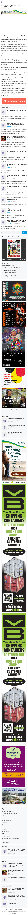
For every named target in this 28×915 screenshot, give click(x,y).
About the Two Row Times (8, 811)
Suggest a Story (6, 842)
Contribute (4, 822)
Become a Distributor (7, 818)
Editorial (4, 847)
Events (8, 139)
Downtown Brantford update (15, 432)
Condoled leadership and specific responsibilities (16, 902)
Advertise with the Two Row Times (10, 813)
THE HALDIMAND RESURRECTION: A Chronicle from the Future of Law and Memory (17, 850)
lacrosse (3, 8)
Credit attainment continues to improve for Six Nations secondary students (16, 896)
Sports (8, 112)
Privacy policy (5, 831)
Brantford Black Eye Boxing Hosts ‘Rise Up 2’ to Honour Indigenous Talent (16, 138)
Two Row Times (8, 911)
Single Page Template (7, 836)
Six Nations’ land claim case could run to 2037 (16, 426)
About (7, 909)
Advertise (11, 909)
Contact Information (6, 820)
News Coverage (6, 416)
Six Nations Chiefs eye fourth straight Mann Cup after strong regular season (15, 125)
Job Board (4, 829)
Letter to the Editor (7, 886)
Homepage (4, 824)
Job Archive (5, 827)
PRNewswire (5, 834)
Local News (9, 223)
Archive (3, 815)
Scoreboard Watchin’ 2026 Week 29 (16, 151)
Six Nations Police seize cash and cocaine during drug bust (16, 419)
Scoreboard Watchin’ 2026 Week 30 (16, 110)
